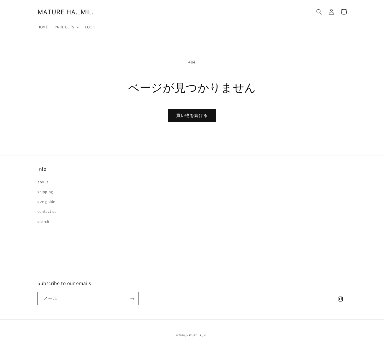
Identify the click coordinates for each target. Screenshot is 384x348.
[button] (66, 27)
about (42, 181)
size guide (46, 201)
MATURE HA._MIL (197, 335)
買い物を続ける (192, 115)
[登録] (132, 298)
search (43, 221)
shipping (45, 191)
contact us (47, 211)
